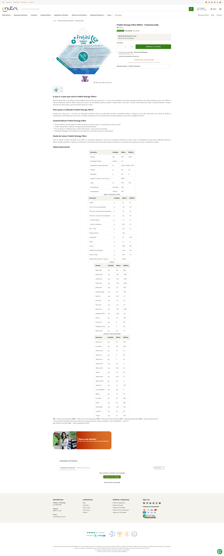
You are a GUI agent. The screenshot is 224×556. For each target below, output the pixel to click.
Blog (3, 2)
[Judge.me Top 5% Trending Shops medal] (134, 534)
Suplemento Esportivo (97, 15)
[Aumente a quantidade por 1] (132, 46)
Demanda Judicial (203, 15)
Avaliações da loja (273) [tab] (83, 467)
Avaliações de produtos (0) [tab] (67, 467)
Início (54, 20)
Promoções (118, 15)
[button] (213, 9)
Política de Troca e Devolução (121, 510)
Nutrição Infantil (46, 15)
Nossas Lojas (16, 2)
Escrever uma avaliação (112, 477)
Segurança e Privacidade (119, 512)
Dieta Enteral (6, 15)
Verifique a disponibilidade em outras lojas (129, 56)
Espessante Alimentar (21, 15)
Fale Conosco (24, 2)
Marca (109, 15)
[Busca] (191, 9)
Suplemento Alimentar (61, 15)
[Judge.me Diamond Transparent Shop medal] (112, 534)
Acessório (34, 15)
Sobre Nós (8, 2)
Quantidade (120, 43)
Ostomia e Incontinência (79, 15)
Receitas (31, 2)
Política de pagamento (119, 503)
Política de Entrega (118, 505)
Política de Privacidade (119, 507)
